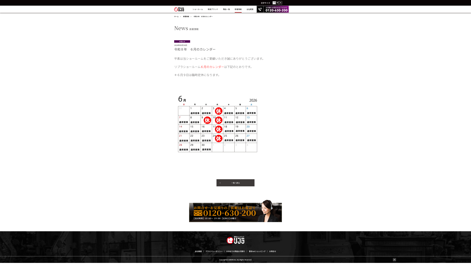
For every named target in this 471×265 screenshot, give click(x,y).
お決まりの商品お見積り (235, 251)
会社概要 (250, 9)
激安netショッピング (257, 251)
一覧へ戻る (235, 183)
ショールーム (198, 9)
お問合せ (272, 251)
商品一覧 (226, 9)
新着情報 (238, 9)
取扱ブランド (213, 9)
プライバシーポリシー (214, 251)
